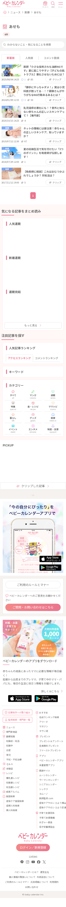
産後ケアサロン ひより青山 (49, 802)
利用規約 (54, 881)
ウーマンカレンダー (49, 779)
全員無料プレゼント (49, 745)
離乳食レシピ (12, 777)
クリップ (56, 79)
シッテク (43, 789)
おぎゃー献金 (45, 822)
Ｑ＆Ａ (9, 764)
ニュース (15, 12)
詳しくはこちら (50, 691)
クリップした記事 (33, 486)
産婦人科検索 (12, 805)
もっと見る (30, 325)
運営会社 (44, 872)
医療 (27, 12)
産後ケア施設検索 (15, 800)
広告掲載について (39, 881)
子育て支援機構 (47, 817)
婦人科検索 (11, 810)
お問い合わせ (31, 887)
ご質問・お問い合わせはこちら (33, 607)
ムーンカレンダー (48, 775)
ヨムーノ (43, 793)
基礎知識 (10, 736)
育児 (8, 754)
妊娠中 (9, 745)
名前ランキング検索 (49, 717)
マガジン (43, 726)
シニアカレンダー (48, 784)
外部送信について (45, 876)
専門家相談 (11, 731)
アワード (43, 721)
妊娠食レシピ (12, 782)
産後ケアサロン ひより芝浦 (49, 807)
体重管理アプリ (47, 765)
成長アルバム (12, 791)
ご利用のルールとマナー (33, 584)
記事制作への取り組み (19, 712)
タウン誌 (43, 730)
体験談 (9, 768)
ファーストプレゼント (49, 750)
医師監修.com (46, 798)
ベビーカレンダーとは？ (26, 872)
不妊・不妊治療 (14, 759)
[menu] (61, 4)
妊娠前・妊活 (12, 740)
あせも (37, 12)
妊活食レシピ (12, 787)
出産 (8, 750)
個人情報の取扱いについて (22, 876)
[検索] (53, 4)
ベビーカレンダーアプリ (49, 760)
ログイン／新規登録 (33, 847)
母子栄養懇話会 (47, 826)
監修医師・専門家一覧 (19, 719)
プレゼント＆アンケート (49, 741)
